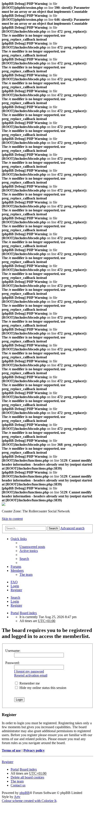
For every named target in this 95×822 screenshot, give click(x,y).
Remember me (29, 683)
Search (53, 528)
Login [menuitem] (15, 586)
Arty (17, 797)
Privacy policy (34, 750)
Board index (28, 613)
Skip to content (12, 519)
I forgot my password (29, 671)
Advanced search (72, 528)
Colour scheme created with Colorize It (29, 801)
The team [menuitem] (25, 574)
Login (15, 601)
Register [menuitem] (16, 590)
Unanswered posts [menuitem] (32, 547)
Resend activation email (30, 675)
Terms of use (11, 750)
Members (17, 570)
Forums (16, 566)
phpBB (24, 793)
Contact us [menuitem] (18, 785)
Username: (12, 651)
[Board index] (3, 504)
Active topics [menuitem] (28, 551)
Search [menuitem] (24, 559)
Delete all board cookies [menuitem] (27, 777)
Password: (12, 663)
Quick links (19, 539)
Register (16, 605)
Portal (15, 613)
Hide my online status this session (42, 688)
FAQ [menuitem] (14, 582)
